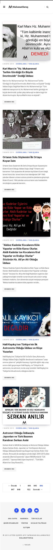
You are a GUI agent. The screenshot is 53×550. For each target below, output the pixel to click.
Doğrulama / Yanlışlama (27, 64)
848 (18, 490)
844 (29, 486)
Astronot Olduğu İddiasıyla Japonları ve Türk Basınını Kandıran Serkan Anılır (18, 437)
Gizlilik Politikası (38, 523)
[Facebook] (16, 510)
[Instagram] (30, 510)
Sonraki (36, 490)
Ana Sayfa (12, 518)
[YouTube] (36, 510)
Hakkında (24, 518)
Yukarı (27, 545)
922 (28, 490)
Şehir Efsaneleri (11, 523)
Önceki (14, 486)
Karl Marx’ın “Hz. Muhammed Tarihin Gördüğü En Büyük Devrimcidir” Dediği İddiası (19, 72)
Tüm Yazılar (36, 518)
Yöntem (24, 523)
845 (35, 486)
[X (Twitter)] (23, 510)
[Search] (46, 7)
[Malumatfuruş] (18, 7)
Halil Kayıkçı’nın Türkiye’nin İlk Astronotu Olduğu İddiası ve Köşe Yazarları (22, 348)
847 (12, 490)
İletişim (26, 527)
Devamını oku (9, 102)
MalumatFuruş (26, 538)
